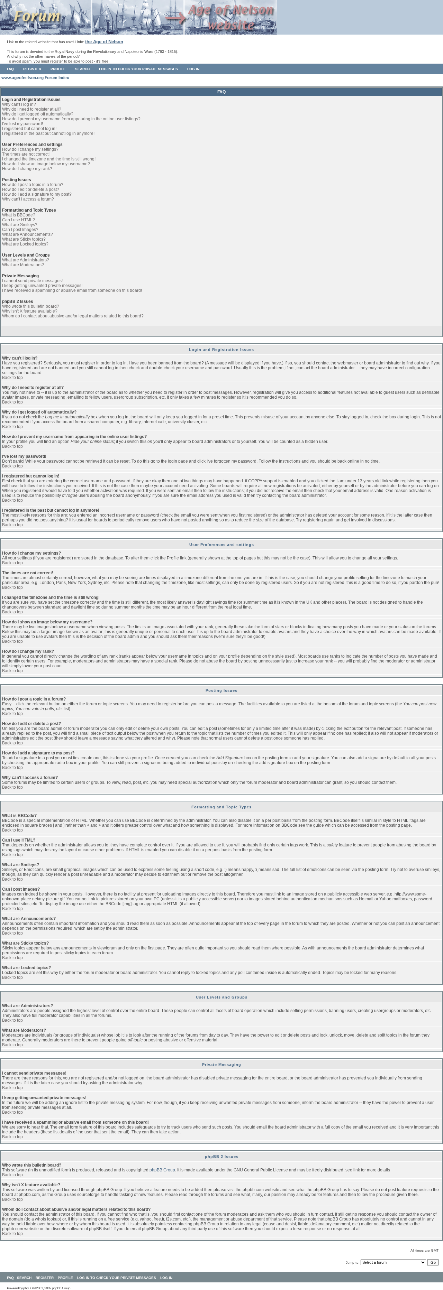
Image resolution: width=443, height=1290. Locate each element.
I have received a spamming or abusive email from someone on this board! (72, 290)
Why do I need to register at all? (31, 109)
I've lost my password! (22, 123)
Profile (58, 69)
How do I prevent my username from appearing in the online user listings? (71, 119)
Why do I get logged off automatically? (37, 114)
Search (82, 69)
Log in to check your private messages (138, 69)
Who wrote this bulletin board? (30, 306)
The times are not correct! (25, 154)
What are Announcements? (27, 234)
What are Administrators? (25, 260)
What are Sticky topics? (24, 239)
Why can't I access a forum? (28, 199)
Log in (193, 69)
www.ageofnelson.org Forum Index (35, 77)
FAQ (10, 69)
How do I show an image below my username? (46, 163)
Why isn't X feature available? (29, 311)
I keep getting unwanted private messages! (42, 285)
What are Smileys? (19, 224)
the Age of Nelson (104, 41)
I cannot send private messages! (32, 280)
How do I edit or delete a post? (30, 189)
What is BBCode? (18, 215)
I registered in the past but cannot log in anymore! (48, 133)
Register (32, 69)
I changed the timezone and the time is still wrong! (49, 159)
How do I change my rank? (27, 168)
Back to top (12, 377)
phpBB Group (162, 1170)
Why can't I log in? (19, 104)
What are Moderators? (23, 264)
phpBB (28, 1288)
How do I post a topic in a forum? (32, 184)
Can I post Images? (20, 229)
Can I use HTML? (18, 219)
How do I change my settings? (30, 149)
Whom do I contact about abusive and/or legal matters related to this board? (73, 316)
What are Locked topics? (25, 244)
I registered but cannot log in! (29, 128)
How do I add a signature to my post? (37, 194)
